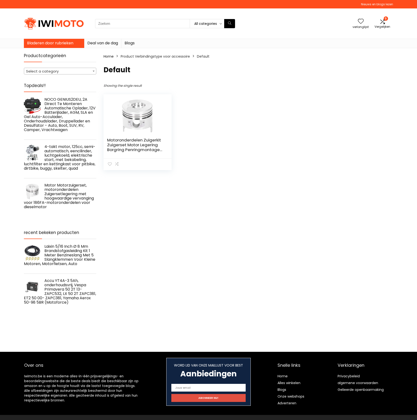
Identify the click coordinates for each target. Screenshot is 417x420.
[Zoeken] (229, 23)
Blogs (130, 43)
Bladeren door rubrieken (50, 43)
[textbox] (60, 71)
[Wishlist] (361, 22)
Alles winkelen (289, 382)
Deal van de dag (102, 43)
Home (109, 56)
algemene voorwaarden (358, 382)
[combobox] (60, 71)
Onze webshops (291, 396)
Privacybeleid (349, 376)
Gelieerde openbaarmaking (361, 389)
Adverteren (287, 403)
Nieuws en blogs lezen (377, 4)
